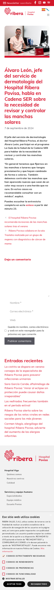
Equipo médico (14, 500)
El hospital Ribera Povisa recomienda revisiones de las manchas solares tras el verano (25, 222)
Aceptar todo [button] (14, 584)
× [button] (51, 515)
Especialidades (14, 496)
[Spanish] (44, 9)
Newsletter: (19, 3)
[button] (27, 578)
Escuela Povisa (14, 504)
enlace (30, 205)
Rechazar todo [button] (39, 584)
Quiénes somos (14, 474)
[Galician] (48, 9)
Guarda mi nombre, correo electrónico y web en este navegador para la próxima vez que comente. (28, 330)
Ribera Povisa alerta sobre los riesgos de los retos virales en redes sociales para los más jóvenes (26, 414)
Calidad (11, 483)
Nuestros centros (15, 478)
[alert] (27, 551)
